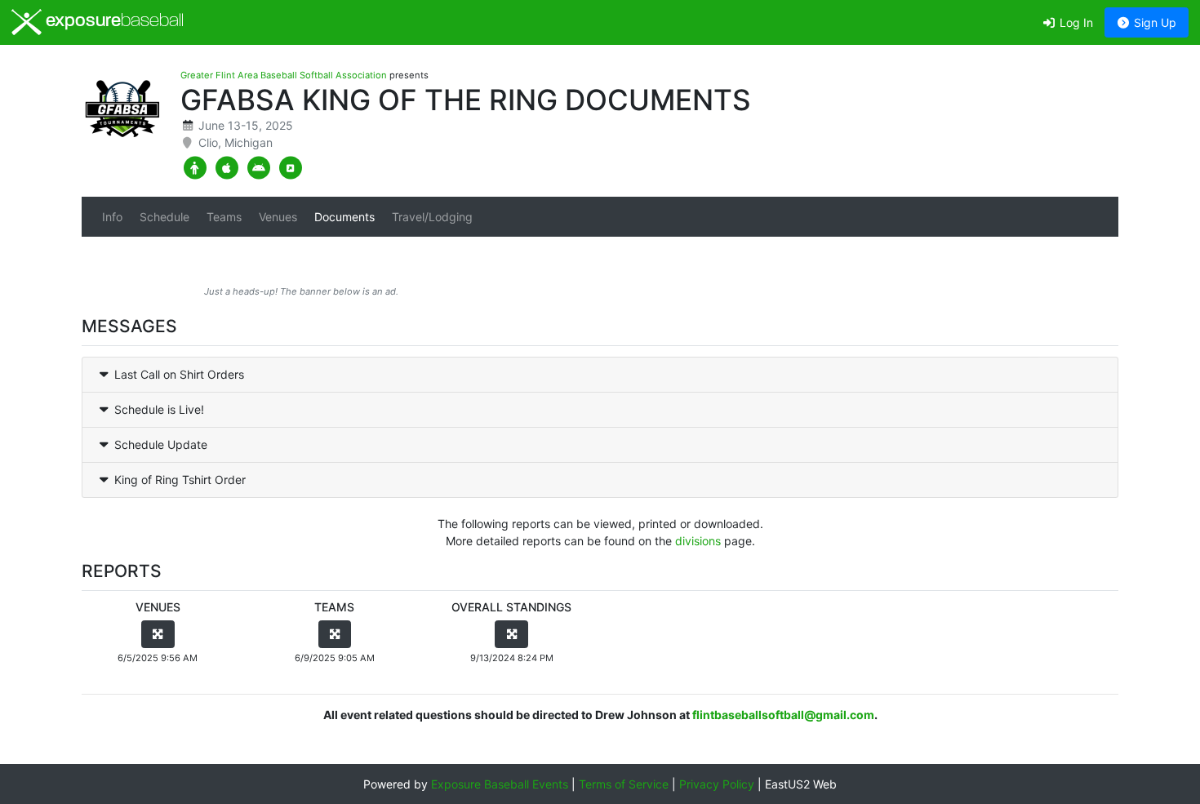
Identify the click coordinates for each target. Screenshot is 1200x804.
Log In (1074, 22)
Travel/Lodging (432, 217)
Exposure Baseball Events (499, 784)
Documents (344, 217)
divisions (698, 541)
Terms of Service (624, 784)
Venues (278, 217)
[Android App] (258, 168)
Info (112, 217)
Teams (224, 217)
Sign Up (1153, 22)
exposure (113, 21)
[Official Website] (290, 168)
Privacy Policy (716, 784)
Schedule (164, 217)
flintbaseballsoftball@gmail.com (783, 715)
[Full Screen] (158, 634)
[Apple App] (226, 168)
